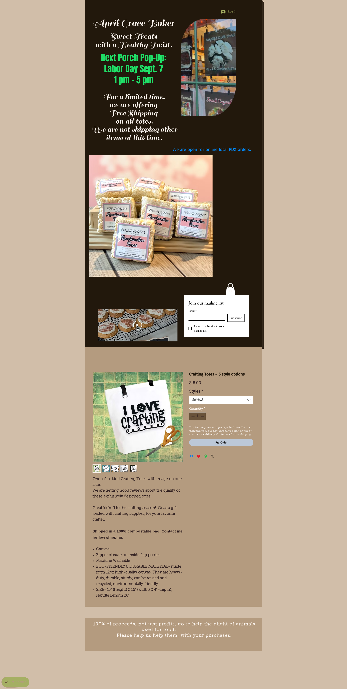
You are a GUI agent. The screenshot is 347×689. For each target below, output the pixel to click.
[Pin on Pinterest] (198, 456)
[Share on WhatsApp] (205, 456)
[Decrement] (192, 416)
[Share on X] (212, 456)
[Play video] (137, 325)
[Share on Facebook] (191, 456)
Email (193, 310)
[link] (230, 289)
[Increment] (202, 416)
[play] (204, 158)
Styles (196, 392)
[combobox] (221, 400)
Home (97, 358)
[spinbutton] (197, 416)
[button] (231, 112)
